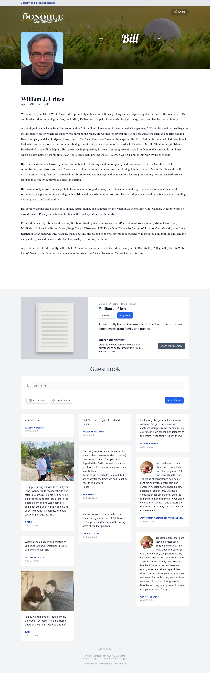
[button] (47, 461)
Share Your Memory (171, 345)
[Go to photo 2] (47, 479)
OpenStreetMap (108, 663)
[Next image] (70, 461)
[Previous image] (24, 461)
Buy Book (125, 315)
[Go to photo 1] (45, 479)
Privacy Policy (96, 658)
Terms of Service (114, 658)
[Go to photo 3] (49, 479)
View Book (107, 315)
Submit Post (174, 400)
